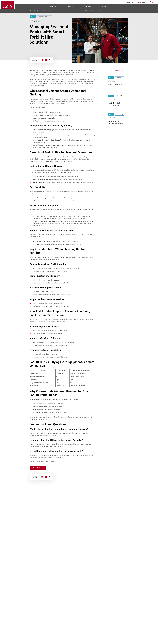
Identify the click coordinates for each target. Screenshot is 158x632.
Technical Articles (65, 10)
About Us (36, 10)
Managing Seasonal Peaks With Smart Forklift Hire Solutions (87, 10)
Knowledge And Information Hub (50, 10)
